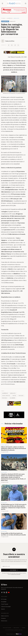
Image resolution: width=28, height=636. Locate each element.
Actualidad (3, 601)
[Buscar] (25, 3)
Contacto (3, 618)
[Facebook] (9, 45)
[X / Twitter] (4, 592)
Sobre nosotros (5, 616)
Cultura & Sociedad (5, 606)
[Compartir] (15, 45)
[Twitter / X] (12, 45)
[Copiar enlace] (18, 45)
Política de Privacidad (7, 627)
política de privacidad (15, 574)
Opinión (3, 609)
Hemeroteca (4, 620)
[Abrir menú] (2, 3)
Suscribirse (13, 570)
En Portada (3, 599)
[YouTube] (8, 592)
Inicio (3, 18)
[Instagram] (6, 592)
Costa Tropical (4, 604)
